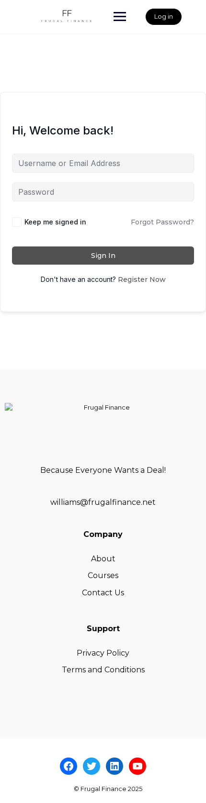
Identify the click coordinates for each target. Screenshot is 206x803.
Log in (163, 16)
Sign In (103, 255)
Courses (103, 575)
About (103, 558)
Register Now (142, 279)
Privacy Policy (103, 653)
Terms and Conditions (103, 669)
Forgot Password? (162, 222)
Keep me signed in (55, 222)
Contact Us (103, 592)
